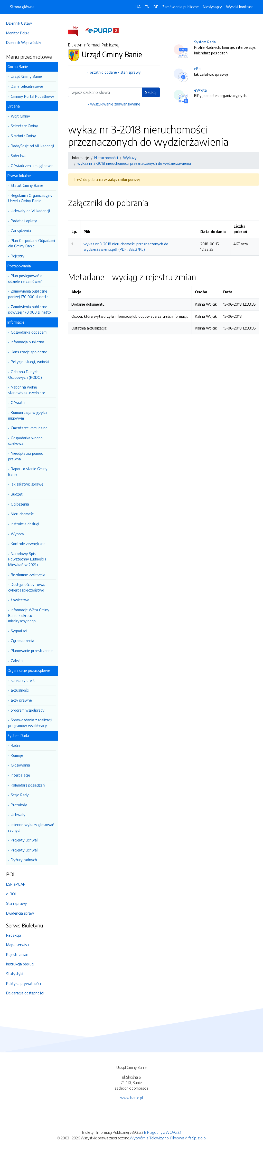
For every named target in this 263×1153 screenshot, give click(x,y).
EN (147, 6)
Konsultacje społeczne (29, 352)
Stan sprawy (16, 903)
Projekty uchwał (24, 840)
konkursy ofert (23, 680)
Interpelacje (20, 775)
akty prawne (21, 700)
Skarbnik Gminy (23, 135)
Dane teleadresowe (27, 86)
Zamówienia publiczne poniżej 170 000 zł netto (28, 294)
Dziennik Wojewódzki (23, 42)
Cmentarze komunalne (29, 427)
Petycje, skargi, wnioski (30, 361)
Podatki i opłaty (24, 220)
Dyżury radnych (24, 859)
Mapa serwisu (17, 944)
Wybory (17, 533)
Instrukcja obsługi (25, 523)
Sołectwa (18, 155)
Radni (15, 745)
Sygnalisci (19, 630)
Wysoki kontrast (239, 6)
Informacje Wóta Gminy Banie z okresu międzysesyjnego (28, 615)
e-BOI (11, 894)
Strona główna (22, 6)
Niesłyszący (212, 6)
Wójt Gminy (20, 116)
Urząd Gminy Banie (26, 76)
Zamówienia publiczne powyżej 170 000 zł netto (29, 309)
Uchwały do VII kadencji (30, 210)
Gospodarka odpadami (29, 332)
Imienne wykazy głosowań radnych (31, 827)
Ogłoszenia (20, 504)
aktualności (20, 690)
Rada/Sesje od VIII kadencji (32, 145)
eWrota (200, 90)
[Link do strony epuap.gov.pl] (102, 30)
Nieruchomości (22, 513)
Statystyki (14, 973)
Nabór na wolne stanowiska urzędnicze (26, 390)
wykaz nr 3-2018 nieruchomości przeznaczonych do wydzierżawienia (134, 163)
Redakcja (13, 935)
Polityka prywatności (23, 983)
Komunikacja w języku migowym (27, 415)
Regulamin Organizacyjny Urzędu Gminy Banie (30, 198)
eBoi (197, 68)
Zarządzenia (21, 230)
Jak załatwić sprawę (27, 484)
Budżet (17, 494)
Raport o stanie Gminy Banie (28, 471)
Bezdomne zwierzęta (28, 574)
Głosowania (20, 765)
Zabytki (17, 660)
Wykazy (130, 157)
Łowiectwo (20, 599)
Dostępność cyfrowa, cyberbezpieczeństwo (26, 587)
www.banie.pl (131, 1097)
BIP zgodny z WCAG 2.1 (162, 1132)
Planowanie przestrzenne (32, 650)
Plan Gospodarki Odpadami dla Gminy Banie (31, 243)
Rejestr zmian (17, 954)
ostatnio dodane (103, 72)
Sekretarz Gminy (24, 125)
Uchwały (18, 814)
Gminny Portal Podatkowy (32, 96)
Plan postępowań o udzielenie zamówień (25, 278)
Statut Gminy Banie (27, 185)
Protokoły (19, 804)
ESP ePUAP (15, 884)
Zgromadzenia (22, 640)
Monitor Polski (17, 33)
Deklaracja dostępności (25, 993)
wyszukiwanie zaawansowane (115, 104)
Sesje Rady (20, 794)
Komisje (17, 755)
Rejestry (17, 256)
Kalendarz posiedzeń (28, 785)
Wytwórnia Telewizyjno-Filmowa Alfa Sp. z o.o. (168, 1138)
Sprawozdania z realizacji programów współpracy (30, 723)
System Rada (205, 42)
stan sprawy (130, 72)
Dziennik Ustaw (19, 23)
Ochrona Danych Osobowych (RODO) (25, 374)
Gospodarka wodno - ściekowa (26, 440)
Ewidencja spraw (20, 913)
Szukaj (150, 92)
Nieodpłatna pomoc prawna (25, 456)
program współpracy (27, 710)
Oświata (18, 402)
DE (156, 6)
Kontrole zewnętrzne (28, 543)
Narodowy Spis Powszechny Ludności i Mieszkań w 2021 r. (27, 559)
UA (138, 6)
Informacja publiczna (27, 342)
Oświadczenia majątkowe (32, 165)
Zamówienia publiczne (180, 6)
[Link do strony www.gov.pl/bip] (76, 30)
